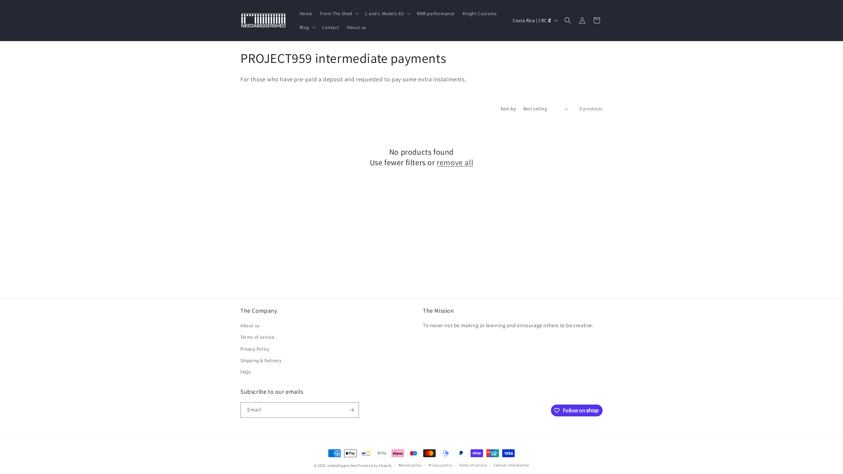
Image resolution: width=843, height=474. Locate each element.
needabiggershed (342, 465)
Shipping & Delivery (260, 360)
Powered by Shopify (375, 465)
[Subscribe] (351, 410)
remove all (455, 162)
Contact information (511, 465)
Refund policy (410, 465)
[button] (338, 13)
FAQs (245, 372)
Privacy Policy (254, 349)
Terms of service (257, 337)
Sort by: (508, 109)
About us (250, 326)
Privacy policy (440, 465)
